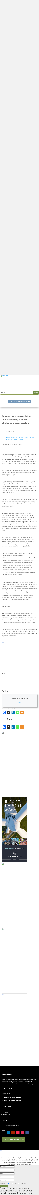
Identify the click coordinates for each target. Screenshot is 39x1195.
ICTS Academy (7, 1114)
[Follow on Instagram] (22, 1132)
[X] (9, 712)
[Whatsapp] (18, 712)
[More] (22, 712)
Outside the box (23, 437)
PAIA (10, 1089)
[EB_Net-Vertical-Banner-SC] (14, 995)
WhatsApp (23, 1184)
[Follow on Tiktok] (18, 1132)
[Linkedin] (13, 712)
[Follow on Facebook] (27, 1132)
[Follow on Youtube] (13, 1132)
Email (15, 1184)
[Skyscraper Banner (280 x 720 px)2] (14, 864)
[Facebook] (4, 712)
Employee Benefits (11, 437)
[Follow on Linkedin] (8, 1132)
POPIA (4, 1089)
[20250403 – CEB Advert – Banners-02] (14, 929)
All (10, 1184)
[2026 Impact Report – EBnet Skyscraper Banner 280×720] (14, 862)
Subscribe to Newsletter (20, 401)
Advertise (5, 1112)
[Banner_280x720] (14, 733)
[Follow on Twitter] (3, 1132)
